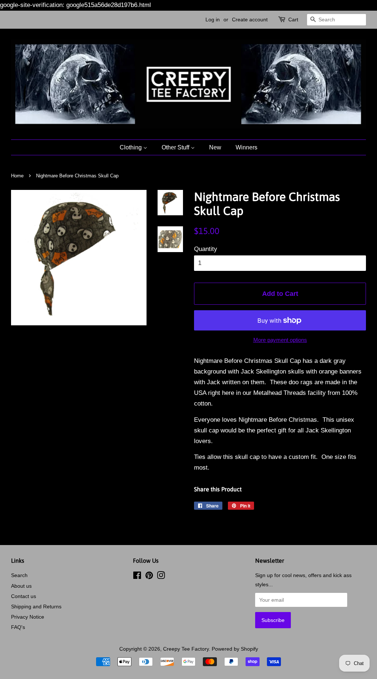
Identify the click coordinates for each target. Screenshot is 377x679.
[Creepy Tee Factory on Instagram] (161, 577)
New (215, 147)
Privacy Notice (27, 617)
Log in (212, 19)
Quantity (205, 248)
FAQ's (18, 627)
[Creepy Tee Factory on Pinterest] (149, 577)
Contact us (23, 596)
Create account (250, 19)
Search (19, 575)
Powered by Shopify (235, 649)
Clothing (131, 147)
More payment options (280, 340)
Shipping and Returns (36, 606)
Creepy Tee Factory (186, 649)
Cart (293, 19)
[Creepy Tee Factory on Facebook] (137, 577)
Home (17, 175)
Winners (246, 147)
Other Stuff (176, 147)
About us (21, 586)
